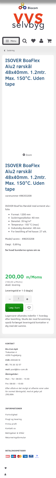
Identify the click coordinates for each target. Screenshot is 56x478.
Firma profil (11, 423)
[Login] (41, 40)
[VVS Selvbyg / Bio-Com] (28, 17)
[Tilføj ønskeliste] (29, 307)
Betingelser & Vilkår (14, 432)
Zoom (29, 154)
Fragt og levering (13, 419)
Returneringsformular (15, 437)
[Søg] (24, 40)
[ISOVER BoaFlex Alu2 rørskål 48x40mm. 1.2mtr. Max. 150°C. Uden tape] (28, 119)
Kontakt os (10, 428)
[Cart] (49, 40)
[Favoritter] (33, 40)
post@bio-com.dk (19, 369)
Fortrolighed (11, 414)
